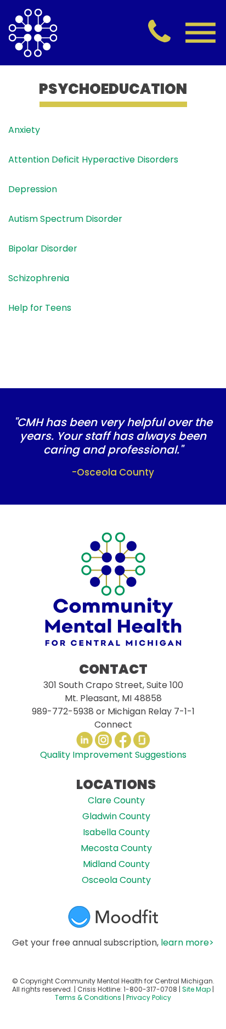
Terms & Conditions (88, 997)
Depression (32, 189)
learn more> (187, 942)
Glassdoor (141, 739)
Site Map (196, 989)
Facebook (122, 739)
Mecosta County (116, 848)
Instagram (103, 739)
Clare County (116, 800)
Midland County (116, 864)
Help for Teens (39, 307)
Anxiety (24, 130)
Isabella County (116, 832)
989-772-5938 (63, 711)
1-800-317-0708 (150, 989)
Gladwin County (116, 816)
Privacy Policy (148, 997)
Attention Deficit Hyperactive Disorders (93, 159)
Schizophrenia (38, 278)
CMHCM (33, 32)
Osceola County (116, 880)
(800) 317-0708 (159, 32)
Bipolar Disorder (42, 248)
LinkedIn (84, 739)
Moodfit (113, 917)
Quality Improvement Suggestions (113, 754)
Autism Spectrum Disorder (66, 218)
